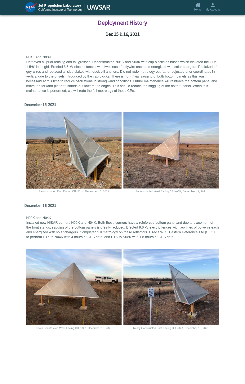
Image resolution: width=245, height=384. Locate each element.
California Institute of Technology (60, 9)
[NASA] (30, 6)
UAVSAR (98, 7)
